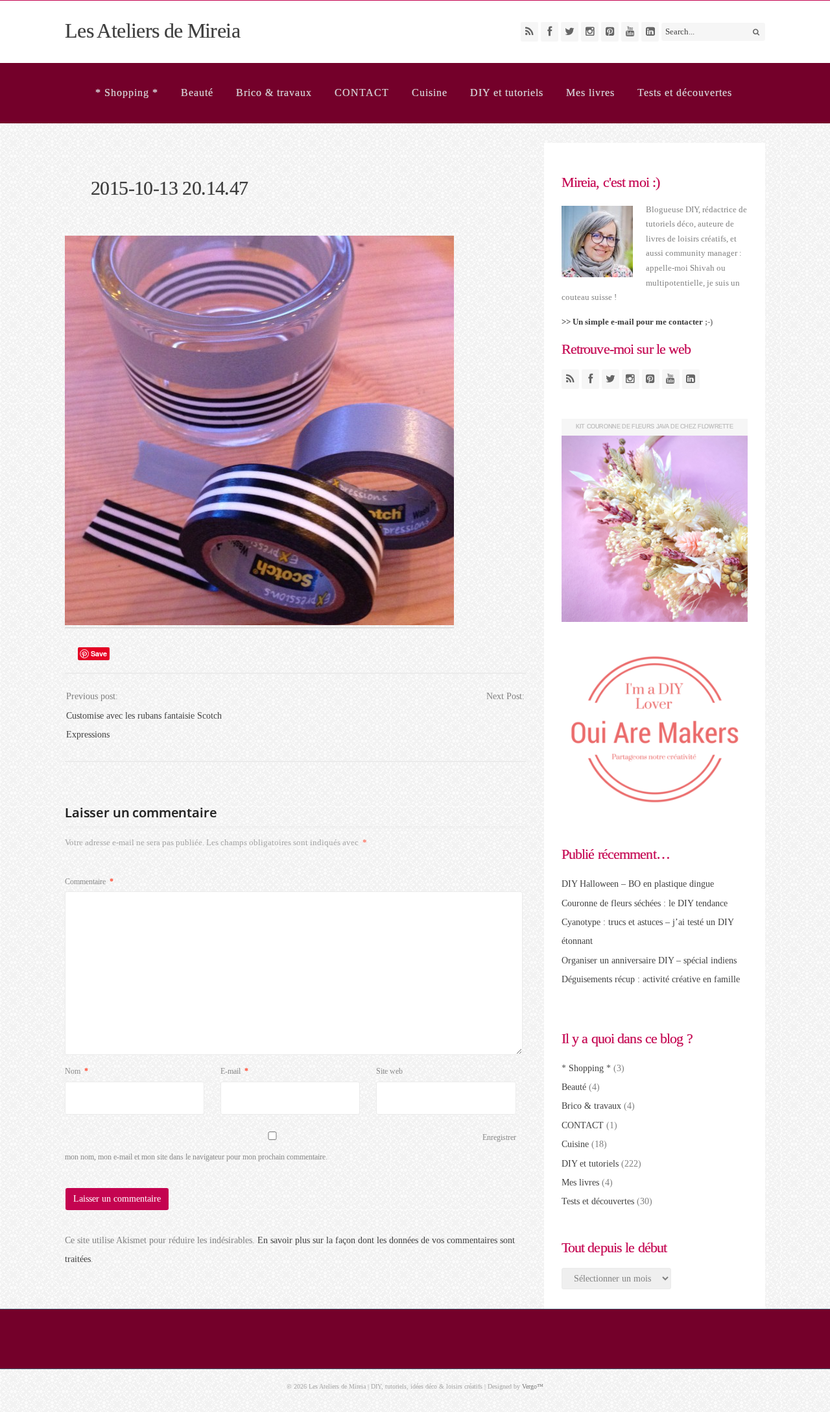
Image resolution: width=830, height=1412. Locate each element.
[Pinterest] (610, 32)
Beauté (197, 92)
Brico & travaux (274, 92)
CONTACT (362, 92)
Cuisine (429, 92)
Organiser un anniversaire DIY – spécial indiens (649, 960)
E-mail (234, 1071)
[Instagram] (590, 32)
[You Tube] (630, 32)
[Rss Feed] (529, 32)
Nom (76, 1071)
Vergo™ (532, 1386)
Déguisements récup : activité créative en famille (651, 979)
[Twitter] (569, 32)
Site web (389, 1071)
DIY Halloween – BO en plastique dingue (638, 884)
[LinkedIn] (650, 32)
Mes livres (590, 92)
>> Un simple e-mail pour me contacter (632, 322)
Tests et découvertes (684, 92)
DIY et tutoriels (506, 92)
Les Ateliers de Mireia (152, 30)
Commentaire (89, 881)
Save (99, 653)
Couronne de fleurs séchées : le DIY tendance (645, 903)
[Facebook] (549, 32)
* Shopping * (126, 92)
